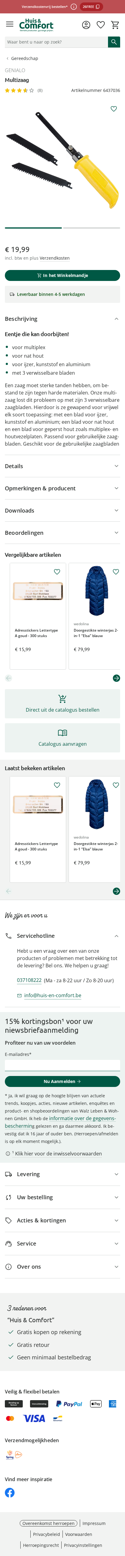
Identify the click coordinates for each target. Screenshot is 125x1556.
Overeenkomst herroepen (48, 1523)
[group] (62, 160)
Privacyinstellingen (83, 1545)
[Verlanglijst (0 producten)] (101, 25)
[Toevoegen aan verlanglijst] (113, 109)
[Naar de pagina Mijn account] (86, 25)
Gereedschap (24, 58)
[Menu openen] (10, 25)
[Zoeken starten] (114, 42)
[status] (55, 42)
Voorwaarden (78, 1534)
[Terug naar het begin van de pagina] (119, 1513)
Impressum (94, 1523)
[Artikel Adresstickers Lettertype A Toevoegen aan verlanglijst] (57, 572)
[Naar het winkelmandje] (115, 25)
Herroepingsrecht (41, 1545)
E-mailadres (17, 1054)
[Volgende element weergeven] (116, 678)
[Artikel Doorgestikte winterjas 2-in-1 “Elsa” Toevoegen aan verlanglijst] (116, 572)
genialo (15, 70)
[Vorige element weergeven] (8, 678)
